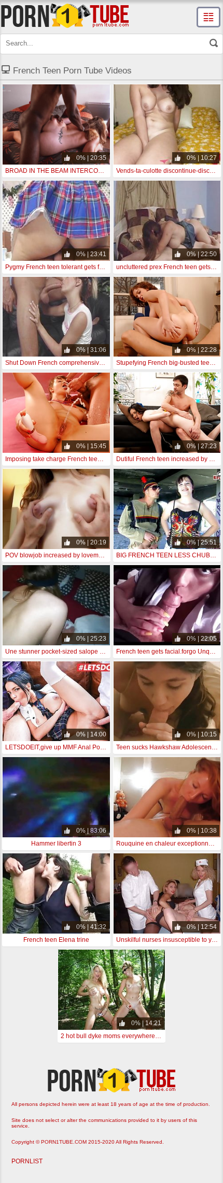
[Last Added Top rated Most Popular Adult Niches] (208, 17)
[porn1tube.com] (65, 15)
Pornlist (27, 1161)
